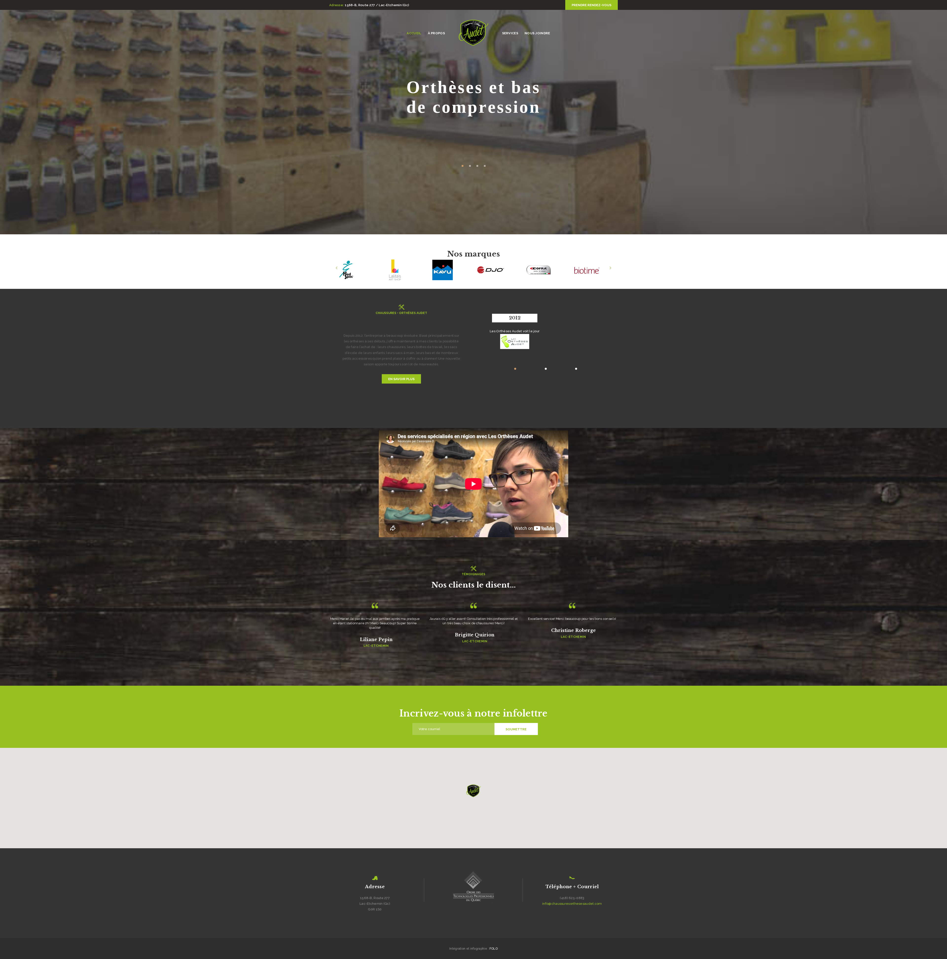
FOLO (494, 948)
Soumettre (516, 729)
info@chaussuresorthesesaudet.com (572, 903)
